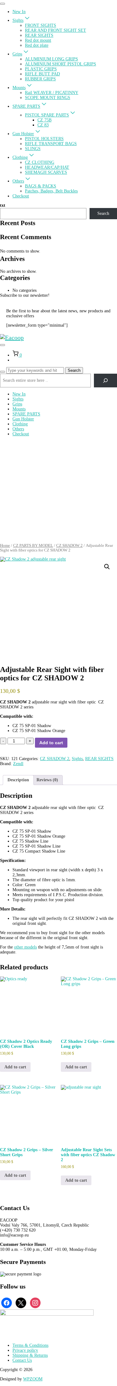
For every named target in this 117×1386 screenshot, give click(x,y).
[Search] (2, 372)
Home (5, 545)
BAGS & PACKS (40, 186)
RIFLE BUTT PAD (42, 74)
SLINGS (33, 148)
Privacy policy (25, 1350)
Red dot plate (36, 45)
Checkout (20, 196)
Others (18, 181)
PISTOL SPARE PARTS (47, 115)
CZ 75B (44, 120)
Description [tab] (18, 780)
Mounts (19, 87)
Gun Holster (23, 133)
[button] (107, 566)
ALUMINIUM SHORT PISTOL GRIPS (60, 64)
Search (103, 213)
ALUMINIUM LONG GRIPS (51, 59)
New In (19, 11)
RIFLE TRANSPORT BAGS (51, 143)
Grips (17, 54)
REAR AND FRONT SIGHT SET (55, 30)
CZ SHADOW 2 (69, 545)
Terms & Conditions (30, 1345)
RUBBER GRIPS (40, 79)
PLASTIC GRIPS (41, 69)
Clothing (20, 157)
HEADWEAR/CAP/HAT (47, 167)
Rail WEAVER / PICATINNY (51, 92)
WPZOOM (32, 1379)
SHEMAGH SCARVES (46, 172)
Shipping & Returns (30, 1355)
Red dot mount (38, 40)
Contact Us (22, 1360)
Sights (17, 20)
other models (25, 947)
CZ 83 (43, 125)
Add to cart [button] (15, 1067)
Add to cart (51, 742)
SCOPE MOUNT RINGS (47, 97)
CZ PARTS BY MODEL (33, 545)
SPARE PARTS (26, 106)
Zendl (18, 763)
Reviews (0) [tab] (47, 780)
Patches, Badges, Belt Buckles (51, 191)
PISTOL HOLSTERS (44, 138)
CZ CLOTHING (39, 162)
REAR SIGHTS (39, 35)
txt (2, 205)
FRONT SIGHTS (40, 25)
